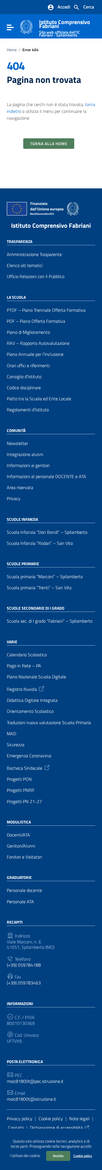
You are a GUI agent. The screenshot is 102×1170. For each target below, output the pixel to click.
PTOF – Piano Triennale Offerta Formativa (46, 310)
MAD (11, 733)
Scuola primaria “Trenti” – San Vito (39, 587)
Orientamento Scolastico (30, 711)
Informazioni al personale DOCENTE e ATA (46, 476)
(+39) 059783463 (24, 983)
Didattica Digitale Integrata (32, 700)
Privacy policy (19, 1118)
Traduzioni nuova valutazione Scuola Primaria (49, 722)
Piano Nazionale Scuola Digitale (36, 676)
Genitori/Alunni (21, 846)
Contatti (16, 1127)
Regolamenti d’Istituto (28, 409)
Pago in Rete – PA (24, 665)
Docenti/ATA (18, 835)
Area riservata (20, 487)
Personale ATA (20, 901)
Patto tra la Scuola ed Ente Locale (39, 398)
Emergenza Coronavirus (29, 755)
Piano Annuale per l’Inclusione (35, 354)
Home (12, 50)
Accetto (58, 1155)
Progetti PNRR (20, 790)
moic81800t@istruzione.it (31, 1099)
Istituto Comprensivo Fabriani (51, 225)
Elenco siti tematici (24, 265)
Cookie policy (82, 1155)
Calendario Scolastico (27, 654)
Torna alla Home (48, 144)
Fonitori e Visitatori (24, 857)
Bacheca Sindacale (24, 768)
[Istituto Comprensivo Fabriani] (26, 26)
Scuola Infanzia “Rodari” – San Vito (40, 543)
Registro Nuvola (22, 689)
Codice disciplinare (24, 387)
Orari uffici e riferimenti (28, 365)
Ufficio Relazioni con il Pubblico (35, 276)
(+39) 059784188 (24, 965)
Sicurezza (15, 744)
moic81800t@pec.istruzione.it (35, 1081)
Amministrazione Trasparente (34, 254)
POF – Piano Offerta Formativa (36, 321)
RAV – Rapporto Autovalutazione (38, 343)
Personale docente (24, 890)
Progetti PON (19, 779)
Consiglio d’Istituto (24, 376)
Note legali (79, 1118)
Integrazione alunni (25, 454)
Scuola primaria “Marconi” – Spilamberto (45, 576)
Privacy (13, 498)
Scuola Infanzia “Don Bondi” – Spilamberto (47, 532)
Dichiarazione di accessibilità (56, 1127)
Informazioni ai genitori (28, 465)
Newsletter (17, 443)
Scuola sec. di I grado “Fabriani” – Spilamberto (49, 621)
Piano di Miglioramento (28, 332)
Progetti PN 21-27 (24, 801)
